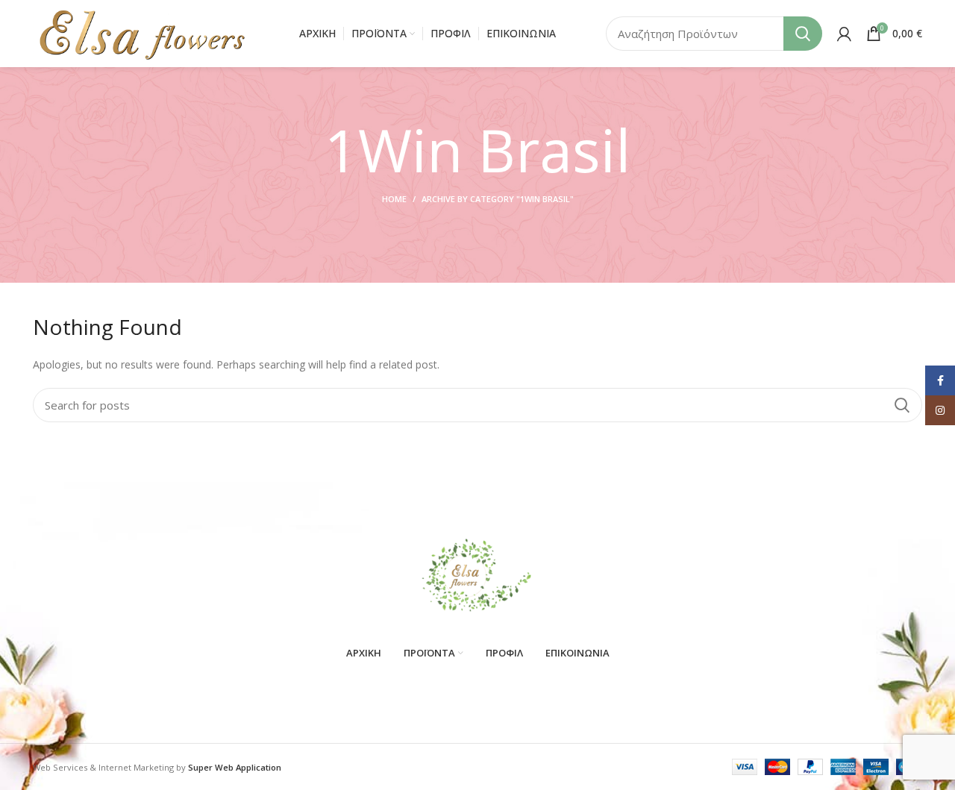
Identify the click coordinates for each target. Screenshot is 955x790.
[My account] (844, 33)
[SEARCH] (802, 33)
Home (394, 198)
